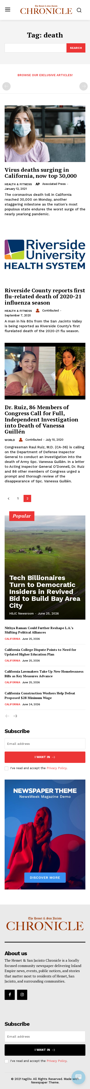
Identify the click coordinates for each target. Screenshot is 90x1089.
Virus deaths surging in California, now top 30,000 (41, 172)
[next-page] (15, 716)
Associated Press (54, 184)
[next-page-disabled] (83, 86)
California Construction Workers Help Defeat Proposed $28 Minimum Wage (40, 695)
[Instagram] (22, 995)
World (10, 440)
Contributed (50, 310)
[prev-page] (6, 86)
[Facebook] (10, 995)
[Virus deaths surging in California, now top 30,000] (45, 133)
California (12, 638)
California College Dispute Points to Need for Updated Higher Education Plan (40, 651)
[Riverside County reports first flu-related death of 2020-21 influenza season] (45, 254)
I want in (42, 757)
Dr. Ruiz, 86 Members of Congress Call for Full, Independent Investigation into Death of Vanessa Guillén (41, 419)
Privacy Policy (56, 768)
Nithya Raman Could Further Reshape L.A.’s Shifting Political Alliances (39, 630)
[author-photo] (38, 184)
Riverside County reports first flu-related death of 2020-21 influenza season (45, 296)
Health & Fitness (18, 184)
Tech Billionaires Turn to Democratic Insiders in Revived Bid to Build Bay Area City (44, 591)
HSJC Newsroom (21, 613)
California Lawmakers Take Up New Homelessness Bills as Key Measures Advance (44, 673)
